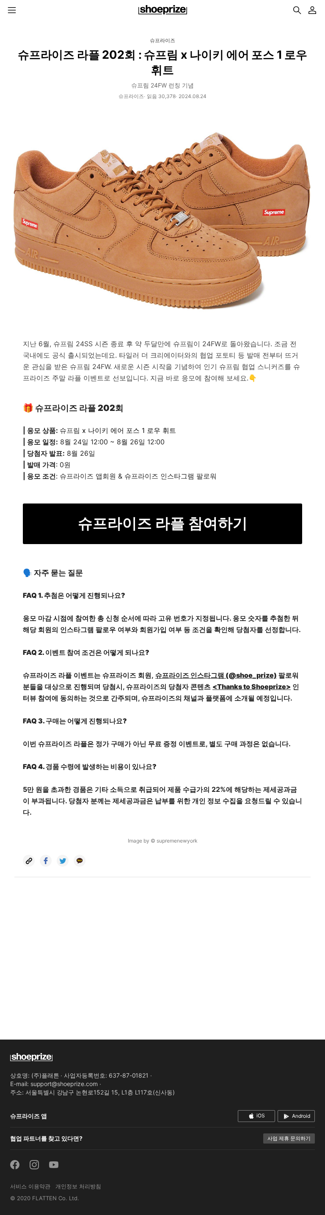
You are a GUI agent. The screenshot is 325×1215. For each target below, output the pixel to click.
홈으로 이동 (162, 10)
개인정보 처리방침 (78, 1186)
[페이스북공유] (46, 861)
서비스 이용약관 (30, 1186)
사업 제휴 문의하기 (289, 1138)
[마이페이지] (312, 10)
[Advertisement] (162, 960)
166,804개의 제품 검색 (297, 10)
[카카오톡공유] (79, 861)
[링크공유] (29, 861)
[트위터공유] (63, 861)
